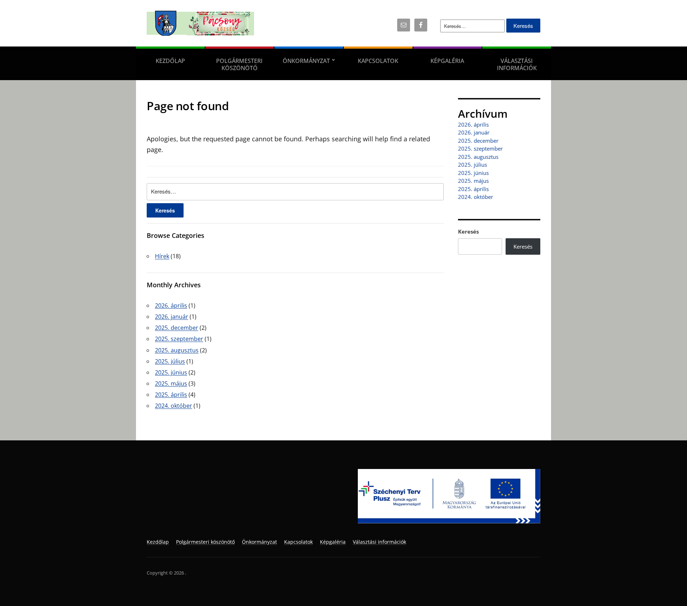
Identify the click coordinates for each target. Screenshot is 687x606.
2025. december (176, 328)
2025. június (171, 372)
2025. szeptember (179, 339)
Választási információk (517, 64)
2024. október (173, 406)
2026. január (171, 317)
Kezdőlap (170, 61)
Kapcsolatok (378, 61)
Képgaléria (447, 61)
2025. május (171, 383)
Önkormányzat (306, 61)
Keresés (468, 231)
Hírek (162, 256)
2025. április (171, 395)
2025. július (170, 361)
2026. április (171, 305)
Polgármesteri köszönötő (239, 64)
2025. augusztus (177, 350)
